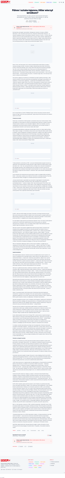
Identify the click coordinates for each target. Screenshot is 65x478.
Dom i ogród (43, 2)
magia (39, 430)
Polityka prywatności (55, 461)
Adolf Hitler (19, 430)
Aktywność (37, 2)
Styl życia (31, 467)
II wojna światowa (33, 430)
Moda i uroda (49, 2)
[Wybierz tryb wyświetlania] (59, 2)
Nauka (40, 467)
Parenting (42, 463)
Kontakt (52, 465)
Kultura (35, 465)
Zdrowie (55, 2)
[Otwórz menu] (63, 2)
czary (28, 430)
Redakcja (53, 463)
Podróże (30, 465)
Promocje (40, 465)
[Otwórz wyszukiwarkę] (61, 2)
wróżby (42, 430)
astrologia (23, 430)
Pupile (36, 467)
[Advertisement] (32, 101)
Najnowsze (31, 2)
